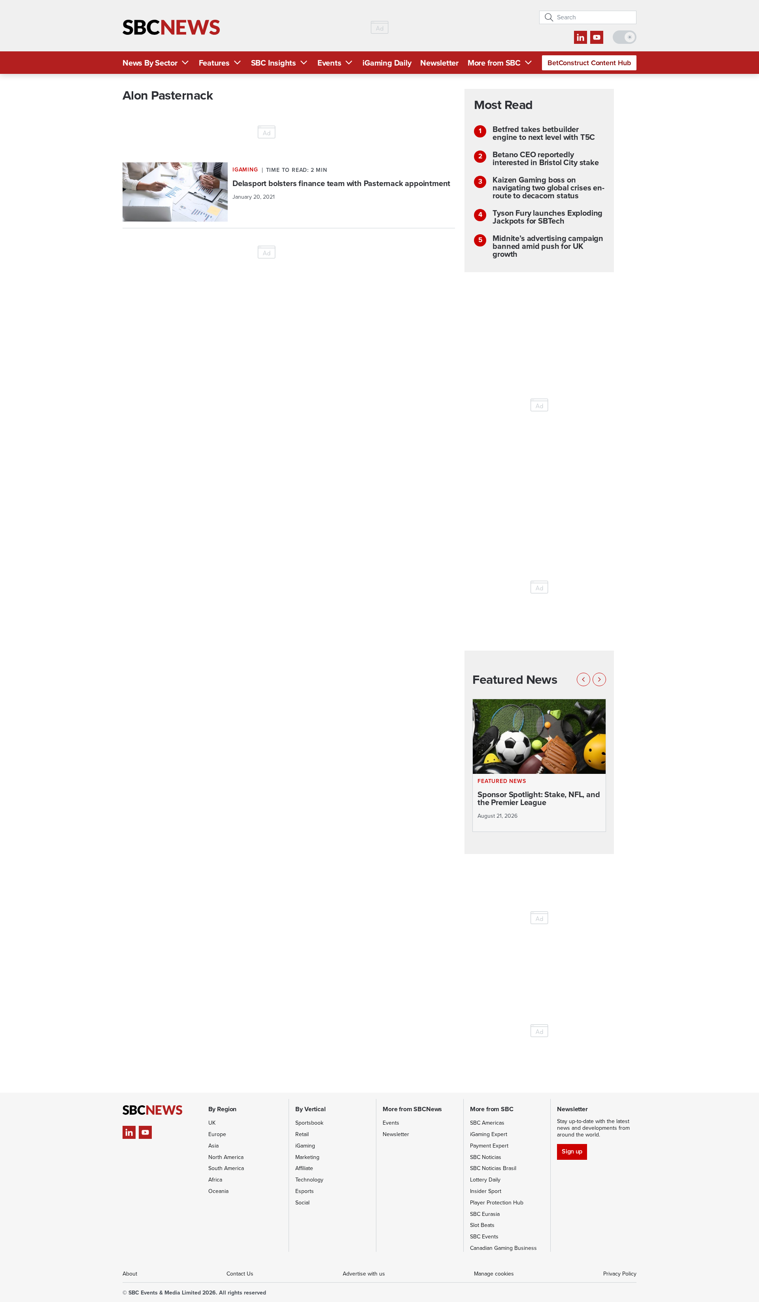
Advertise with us (364, 1274)
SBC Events (484, 1236)
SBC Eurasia (485, 1214)
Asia (213, 1146)
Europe (217, 1134)
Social (302, 1203)
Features (214, 63)
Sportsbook (309, 1123)
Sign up (572, 1151)
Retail (302, 1134)
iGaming (305, 1146)
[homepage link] (171, 27)
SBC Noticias (485, 1157)
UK (211, 1123)
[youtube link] (596, 37)
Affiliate (304, 1168)
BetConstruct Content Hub (589, 63)
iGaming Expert (488, 1134)
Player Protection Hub (496, 1203)
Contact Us (240, 1274)
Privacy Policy (619, 1274)
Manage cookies (494, 1274)
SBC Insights (273, 63)
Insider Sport (485, 1191)
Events (329, 63)
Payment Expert (489, 1146)
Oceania (218, 1191)
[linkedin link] (580, 37)
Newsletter (439, 63)
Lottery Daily (485, 1180)
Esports (304, 1191)
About (130, 1274)
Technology (309, 1180)
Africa (215, 1180)
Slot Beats (482, 1225)
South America (226, 1168)
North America (226, 1157)
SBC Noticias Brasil (493, 1168)
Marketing (307, 1157)
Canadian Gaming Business (503, 1248)
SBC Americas (487, 1123)
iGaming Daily (387, 63)
